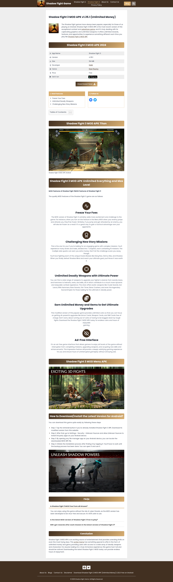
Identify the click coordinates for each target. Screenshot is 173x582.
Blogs (50, 573)
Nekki (91, 65)
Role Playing (93, 69)
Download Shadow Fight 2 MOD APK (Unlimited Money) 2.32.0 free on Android (103, 573)
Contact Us (114, 2)
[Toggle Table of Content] (69, 112)
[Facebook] (84, 567)
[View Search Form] (134, 4)
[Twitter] (88, 567)
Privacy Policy (96, 5)
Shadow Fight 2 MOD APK (77, 37)
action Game (79, 542)
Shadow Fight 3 (94, 2)
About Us (105, 2)
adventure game (88, 29)
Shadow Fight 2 (80, 2)
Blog (127, 3)
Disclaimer (68, 573)
